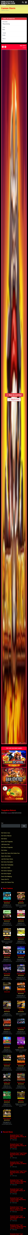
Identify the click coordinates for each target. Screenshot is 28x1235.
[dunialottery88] (21, 990)
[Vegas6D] (7, 1008)
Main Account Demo (14, 758)
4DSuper (21, 1100)
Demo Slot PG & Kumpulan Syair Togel (8, 3)
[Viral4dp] (21, 1044)
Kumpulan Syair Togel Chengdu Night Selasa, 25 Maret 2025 (17, 1190)
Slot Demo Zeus (5, 833)
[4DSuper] (21, 1098)
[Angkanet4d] (21, 935)
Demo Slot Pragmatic (7, 841)
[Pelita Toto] (7, 1080)
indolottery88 (21, 955)
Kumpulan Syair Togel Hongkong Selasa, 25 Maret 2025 (18, 1163)
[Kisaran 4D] (7, 1098)
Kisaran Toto (21, 1082)
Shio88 (21, 901)
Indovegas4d (7, 1118)
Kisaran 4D (7, 1100)
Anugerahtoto (21, 973)
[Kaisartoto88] (7, 917)
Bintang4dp (7, 973)
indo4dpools (7, 901)
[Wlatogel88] (7, 953)
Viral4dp (21, 1046)
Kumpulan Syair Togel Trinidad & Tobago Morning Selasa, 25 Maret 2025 (18, 1226)
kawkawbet (7, 1028)
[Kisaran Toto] (21, 1080)
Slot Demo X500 (5, 868)
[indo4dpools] (7, 899)
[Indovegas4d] (7, 1116)
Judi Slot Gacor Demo (7, 859)
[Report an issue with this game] (3, 47)
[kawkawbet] (7, 1026)
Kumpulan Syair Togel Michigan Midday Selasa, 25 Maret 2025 (18, 1136)
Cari (2, 823)
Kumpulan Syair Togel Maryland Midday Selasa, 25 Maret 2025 (18, 1145)
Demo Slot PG (5, 879)
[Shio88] (21, 899)
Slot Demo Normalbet (7, 862)
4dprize (7, 937)
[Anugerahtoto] (21, 971)
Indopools (21, 919)
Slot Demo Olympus (6, 870)
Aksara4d (7, 992)
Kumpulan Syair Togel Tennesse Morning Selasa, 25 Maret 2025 (18, 1199)
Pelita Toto (7, 1082)
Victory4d (7, 1046)
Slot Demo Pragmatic (7, 847)
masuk (9, 813)
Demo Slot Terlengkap (7, 865)
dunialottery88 (21, 992)
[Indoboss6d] (7, 1062)
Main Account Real (15, 395)
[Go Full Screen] (5, 47)
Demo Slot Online (6, 856)
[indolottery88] (21, 953)
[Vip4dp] (21, 1008)
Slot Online (4, 850)
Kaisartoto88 (7, 919)
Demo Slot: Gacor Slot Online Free (10, 853)
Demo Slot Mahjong (6, 876)
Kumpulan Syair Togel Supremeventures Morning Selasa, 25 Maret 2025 (18, 1181)
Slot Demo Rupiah (6, 873)
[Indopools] (21, 917)
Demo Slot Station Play (7, 882)
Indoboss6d (7, 1064)
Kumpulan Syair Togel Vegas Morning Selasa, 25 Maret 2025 (18, 1154)
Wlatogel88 (7, 955)
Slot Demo (4, 838)
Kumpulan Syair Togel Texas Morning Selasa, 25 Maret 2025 (18, 1172)
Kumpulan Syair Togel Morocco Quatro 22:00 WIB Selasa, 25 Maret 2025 (18, 1208)
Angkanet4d (21, 937)
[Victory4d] (7, 1044)
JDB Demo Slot (5, 844)
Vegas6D (7, 1010)
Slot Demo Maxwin (6, 836)
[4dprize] (7, 935)
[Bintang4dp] (7, 971)
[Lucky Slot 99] (21, 1026)
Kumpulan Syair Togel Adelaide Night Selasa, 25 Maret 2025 (17, 1217)
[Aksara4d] (7, 990)
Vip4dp (21, 1010)
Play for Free (15, 399)
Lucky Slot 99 (21, 1028)
